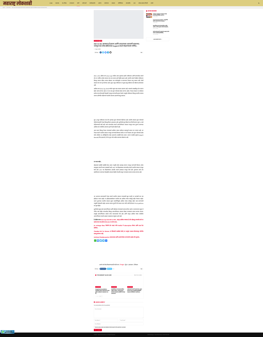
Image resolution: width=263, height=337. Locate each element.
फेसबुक (122, 265)
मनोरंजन (106, 3)
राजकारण (72, 3)
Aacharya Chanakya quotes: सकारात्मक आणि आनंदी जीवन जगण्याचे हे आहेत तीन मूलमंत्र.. (117, 237)
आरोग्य (99, 3)
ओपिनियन (120, 3)
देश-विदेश (64, 3)
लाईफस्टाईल (92, 3)
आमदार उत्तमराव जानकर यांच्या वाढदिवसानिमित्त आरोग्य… (160, 14)
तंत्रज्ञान (113, 3)
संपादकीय (128, 3)
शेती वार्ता (84, 3)
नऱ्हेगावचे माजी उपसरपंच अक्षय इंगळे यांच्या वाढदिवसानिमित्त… (161, 32)
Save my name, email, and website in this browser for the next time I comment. (110, 327)
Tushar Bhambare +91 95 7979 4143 (161, 334)
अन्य (134, 3)
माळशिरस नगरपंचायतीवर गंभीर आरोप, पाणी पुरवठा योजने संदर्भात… (161, 26)
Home (51, 3)
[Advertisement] (118, 64)
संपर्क (152, 3)
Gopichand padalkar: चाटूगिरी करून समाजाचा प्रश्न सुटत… (160, 20)
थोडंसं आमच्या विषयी (143, 3)
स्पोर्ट (78, 3)
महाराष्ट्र (57, 3)
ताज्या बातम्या (96, 40)
